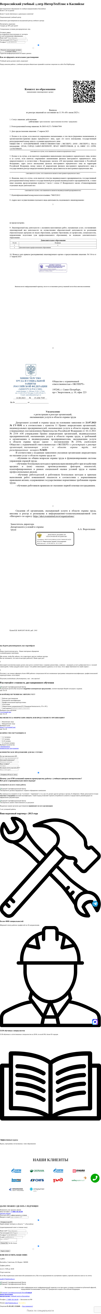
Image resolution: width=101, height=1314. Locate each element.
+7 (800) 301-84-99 (16, 1211)
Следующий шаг (5, 712)
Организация (4, 40)
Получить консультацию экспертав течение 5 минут (11, 50)
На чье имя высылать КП (8, 756)
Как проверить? (27, 1306)
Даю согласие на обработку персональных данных (52, 45)
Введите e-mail (5, 1217)
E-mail (2, 1237)
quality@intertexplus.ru (7, 1279)
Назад (2, 727)
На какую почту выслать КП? (10, 768)
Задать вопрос (5, 1251)
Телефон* (3, 42)
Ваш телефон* (5, 764)
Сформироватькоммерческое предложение (9, 747)
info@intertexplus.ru (11, 1303)
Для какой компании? (7, 760)
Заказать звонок (5, 1213)
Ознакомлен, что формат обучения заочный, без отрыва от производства (51, 48)
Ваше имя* (3, 38)
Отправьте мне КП (6, 1222)
